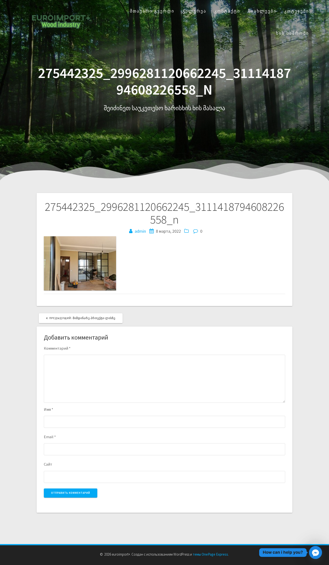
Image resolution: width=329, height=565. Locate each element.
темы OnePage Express (210, 554)
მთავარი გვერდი (152, 11)
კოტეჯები (296, 11)
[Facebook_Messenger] (315, 552)
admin (140, 231)
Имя (48, 409)
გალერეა (194, 11)
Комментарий (57, 348)
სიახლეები (262, 11)
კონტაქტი (227, 11)
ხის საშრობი (292, 33)
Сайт (48, 464)
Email (50, 436)
